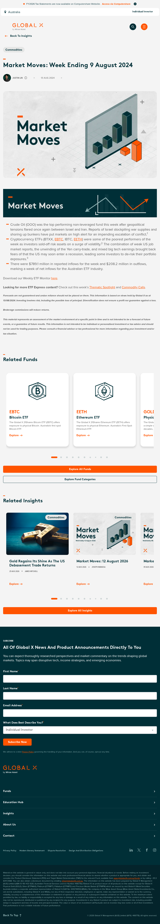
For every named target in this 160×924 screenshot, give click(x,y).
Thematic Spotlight (102, 287)
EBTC (59, 239)
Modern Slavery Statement (32, 851)
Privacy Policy (28, 751)
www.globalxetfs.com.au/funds (127, 878)
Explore (14, 435)
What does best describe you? (23, 722)
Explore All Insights (80, 610)
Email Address (12, 705)
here (54, 278)
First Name (10, 671)
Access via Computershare (116, 3)
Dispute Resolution (57, 851)
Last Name (10, 688)
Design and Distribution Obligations (86, 851)
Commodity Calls (133, 287)
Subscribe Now (17, 742)
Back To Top (10, 915)
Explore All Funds (80, 469)
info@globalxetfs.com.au (72, 880)
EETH (78, 239)
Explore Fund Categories (80, 479)
